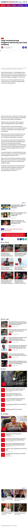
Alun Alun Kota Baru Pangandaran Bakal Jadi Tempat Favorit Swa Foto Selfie (15, 389)
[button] (24, 2)
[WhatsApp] (26, 239)
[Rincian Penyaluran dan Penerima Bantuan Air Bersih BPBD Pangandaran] (7, 275)
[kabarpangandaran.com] (11, 2)
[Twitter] (21, 239)
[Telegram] (23, 239)
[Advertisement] (14, 22)
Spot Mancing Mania (7, 230)
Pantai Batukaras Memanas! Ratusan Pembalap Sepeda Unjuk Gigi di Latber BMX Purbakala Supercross (7, 255)
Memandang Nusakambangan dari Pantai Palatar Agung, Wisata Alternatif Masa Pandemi (16, 439)
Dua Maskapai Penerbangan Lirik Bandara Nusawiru (16, 454)
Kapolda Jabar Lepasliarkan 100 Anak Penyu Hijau (16, 449)
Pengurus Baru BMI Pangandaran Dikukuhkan (13, 434)
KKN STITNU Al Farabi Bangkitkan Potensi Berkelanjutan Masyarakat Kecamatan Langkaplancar (15, 444)
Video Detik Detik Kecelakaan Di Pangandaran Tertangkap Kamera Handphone (14, 394)
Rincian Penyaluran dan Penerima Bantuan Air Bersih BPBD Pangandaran (7, 282)
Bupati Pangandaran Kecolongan (14, 409)
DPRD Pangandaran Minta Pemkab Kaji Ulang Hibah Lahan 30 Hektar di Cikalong (21, 255)
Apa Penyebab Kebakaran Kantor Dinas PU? (16, 404)
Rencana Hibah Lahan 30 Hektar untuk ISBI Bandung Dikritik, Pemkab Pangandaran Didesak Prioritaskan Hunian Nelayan (7, 268)
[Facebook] (18, 239)
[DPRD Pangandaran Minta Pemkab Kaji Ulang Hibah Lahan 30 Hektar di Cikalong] (21, 248)
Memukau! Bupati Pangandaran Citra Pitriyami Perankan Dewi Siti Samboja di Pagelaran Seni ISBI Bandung (21, 282)
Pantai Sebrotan (19, 229)
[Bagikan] (26, 47)
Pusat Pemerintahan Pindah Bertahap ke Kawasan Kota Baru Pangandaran (15, 399)
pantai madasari (9, 229)
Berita (2, 38)
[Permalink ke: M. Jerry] (2, 47)
